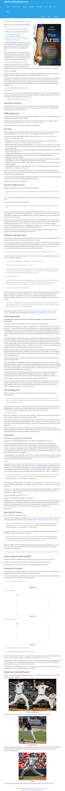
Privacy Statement (44, 788)
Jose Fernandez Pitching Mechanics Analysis (16, 88)
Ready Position (56, 483)
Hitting (24, 6)
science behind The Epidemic (27, 386)
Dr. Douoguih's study (35, 518)
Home (7, 6)
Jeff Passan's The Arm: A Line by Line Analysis (17, 38)
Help (7, 11)
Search (42, 16)
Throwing (39, 6)
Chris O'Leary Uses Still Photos (13, 36)
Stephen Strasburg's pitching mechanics (43, 519)
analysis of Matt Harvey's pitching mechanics (32, 122)
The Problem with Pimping (12, 40)
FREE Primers (16, 6)
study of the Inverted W (28, 297)
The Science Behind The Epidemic (19, 142)
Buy (55, 6)
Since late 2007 (8, 489)
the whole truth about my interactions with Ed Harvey (32, 223)
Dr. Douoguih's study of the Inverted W (45, 312)
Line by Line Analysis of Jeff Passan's (17, 99)
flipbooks (44, 162)
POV (46, 6)
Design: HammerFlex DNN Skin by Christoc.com (32, 790)
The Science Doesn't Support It (13, 34)
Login (49, 16)
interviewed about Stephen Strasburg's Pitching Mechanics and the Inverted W (35, 464)
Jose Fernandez (54, 144)
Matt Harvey (34, 144)
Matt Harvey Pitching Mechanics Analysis (16, 62)
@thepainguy (25, 168)
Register (56, 16)
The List (46, 75)
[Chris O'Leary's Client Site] (16, 2)
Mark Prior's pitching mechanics (12, 217)
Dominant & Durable (35, 142)
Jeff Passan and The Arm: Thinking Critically (16, 29)
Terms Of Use (36, 788)
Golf (50, 6)
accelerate (53, 484)
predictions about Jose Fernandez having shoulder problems (36, 345)
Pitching (31, 6)
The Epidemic (7, 21)
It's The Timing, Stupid (11, 413)
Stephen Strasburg (42, 144)
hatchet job (20, 106)
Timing (26, 306)
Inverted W (49, 441)
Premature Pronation (23, 531)
